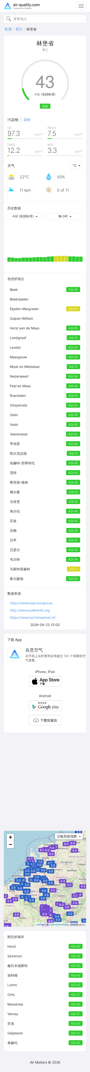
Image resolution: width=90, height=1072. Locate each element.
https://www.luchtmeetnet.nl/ (32, 617)
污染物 (12, 119)
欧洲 (8, 29)
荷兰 (19, 29)
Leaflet (40, 924)
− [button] (10, 844)
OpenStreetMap (59, 924)
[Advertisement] (45, 782)
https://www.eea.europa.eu (31, 603)
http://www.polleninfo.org (30, 610)
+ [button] (10, 837)
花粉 (26, 119)
